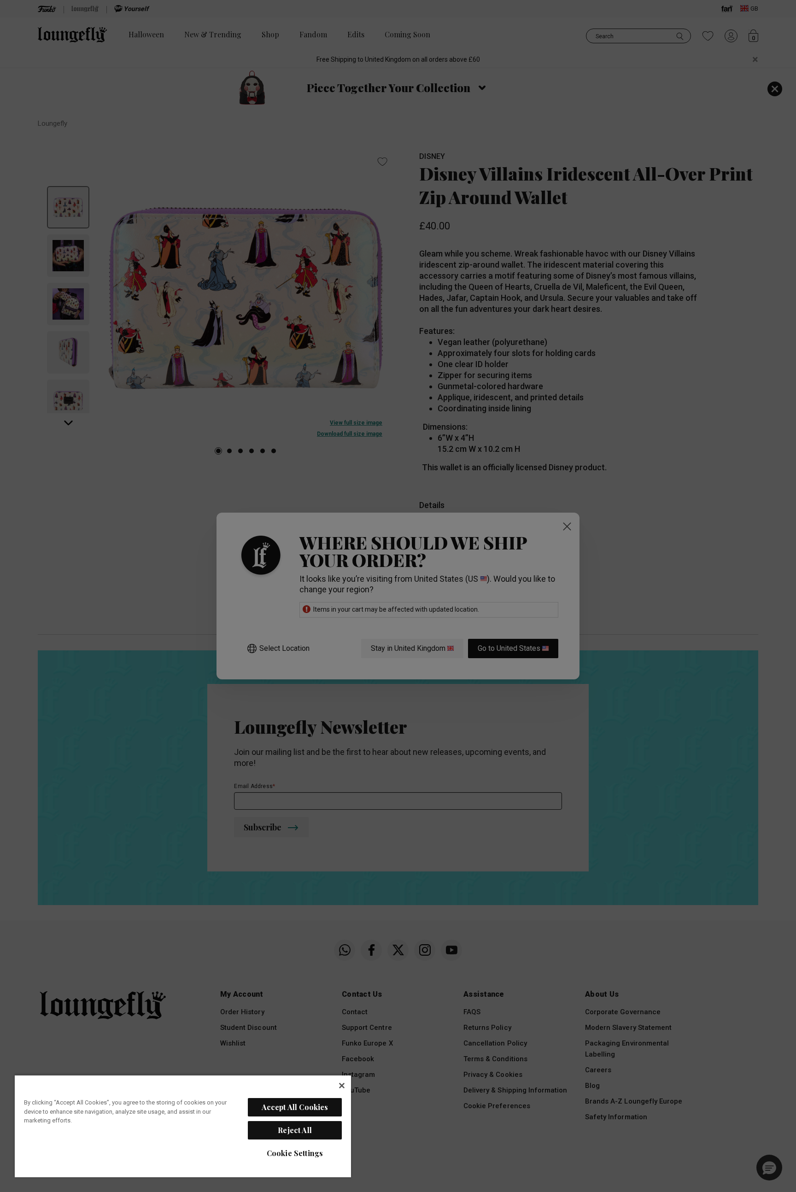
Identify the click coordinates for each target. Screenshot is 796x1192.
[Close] (342, 1085)
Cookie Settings (295, 1153)
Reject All (295, 1130)
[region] (183, 1126)
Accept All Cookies (295, 1107)
